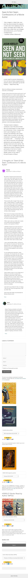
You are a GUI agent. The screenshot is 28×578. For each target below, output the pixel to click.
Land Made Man (18, 378)
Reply (5, 296)
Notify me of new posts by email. (10, 368)
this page (13, 488)
